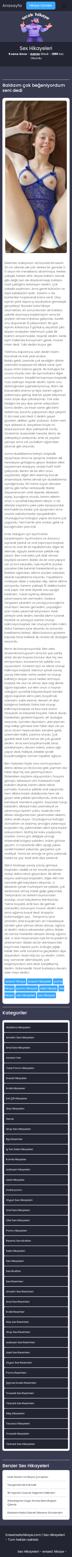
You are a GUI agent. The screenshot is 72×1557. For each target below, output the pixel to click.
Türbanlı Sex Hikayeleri (20, 1444)
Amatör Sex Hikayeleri (20, 1037)
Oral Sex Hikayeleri (18, 1210)
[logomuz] (36, 27)
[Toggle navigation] (64, 6)
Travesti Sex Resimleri (20, 1393)
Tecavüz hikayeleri (18, 1423)
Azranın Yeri (13, 1057)
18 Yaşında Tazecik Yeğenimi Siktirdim (31, 1492)
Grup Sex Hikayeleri (18, 1129)
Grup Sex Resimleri (18, 1332)
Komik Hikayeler (16, 1159)
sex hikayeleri (25, 995)
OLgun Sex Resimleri (19, 1362)
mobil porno (14, 1190)
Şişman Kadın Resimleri (21, 1383)
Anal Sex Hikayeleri (18, 1047)
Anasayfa (12, 5)
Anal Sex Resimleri (18, 1301)
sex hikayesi (46, 995)
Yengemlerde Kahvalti (21, 1485)
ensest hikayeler (39, 981)
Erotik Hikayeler (15, 1088)
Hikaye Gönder (40, 5)
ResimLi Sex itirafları (18, 1240)
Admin (35, 54)
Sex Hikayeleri (15, 1261)
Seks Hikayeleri (15, 1251)
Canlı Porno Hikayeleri (20, 1068)
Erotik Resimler (15, 1311)
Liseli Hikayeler (15, 1179)
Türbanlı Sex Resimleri (20, 1403)
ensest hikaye (15, 981)
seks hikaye (48, 988)
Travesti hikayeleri (17, 1433)
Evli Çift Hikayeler (16, 1098)
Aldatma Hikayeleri (18, 1027)
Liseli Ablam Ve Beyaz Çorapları (27, 1477)
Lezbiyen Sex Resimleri (20, 1342)
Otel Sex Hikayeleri (18, 1220)
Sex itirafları (13, 1271)
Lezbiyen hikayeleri (18, 1169)
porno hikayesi (26, 988)
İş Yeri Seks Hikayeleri (19, 1149)
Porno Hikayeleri (16, 1230)
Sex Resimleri (14, 1281)
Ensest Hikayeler (16, 1078)
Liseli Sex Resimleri (18, 1352)
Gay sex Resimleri (17, 1322)
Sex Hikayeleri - (30, 1551)
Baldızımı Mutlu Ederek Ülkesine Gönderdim (35, 1512)
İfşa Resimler (14, 1139)
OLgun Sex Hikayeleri (19, 1200)
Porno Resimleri (16, 1372)
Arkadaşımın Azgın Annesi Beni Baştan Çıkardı (31, 1502)
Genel (10, 1119)
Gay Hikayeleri (15, 1108)
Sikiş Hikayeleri (15, 1413)
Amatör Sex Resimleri (20, 1291)
